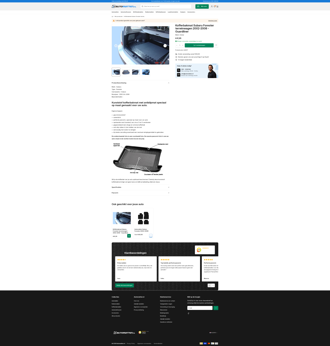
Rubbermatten (116, 304)
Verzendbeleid (158, 343)
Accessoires (115, 313)
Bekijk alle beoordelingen (124, 285)
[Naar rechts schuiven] (165, 45)
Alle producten (116, 316)
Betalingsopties (164, 313)
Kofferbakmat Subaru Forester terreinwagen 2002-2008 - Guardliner (120, 231)
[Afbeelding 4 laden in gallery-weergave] (146, 72)
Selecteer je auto (212, 20)
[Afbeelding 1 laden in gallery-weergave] (116, 72)
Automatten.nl (121, 343)
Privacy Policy (131, 343)
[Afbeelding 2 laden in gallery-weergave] (126, 72)
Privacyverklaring (139, 310)
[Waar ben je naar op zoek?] (143, 6)
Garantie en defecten (166, 322)
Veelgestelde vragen (166, 304)
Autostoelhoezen (116, 310)
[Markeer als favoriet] (216, 45)
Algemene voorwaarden (141, 307)
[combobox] (166, 6)
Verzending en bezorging (167, 307)
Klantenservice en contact (167, 301)
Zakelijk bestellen (139, 304)
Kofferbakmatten (116, 307)
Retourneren (163, 310)
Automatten (115, 301)
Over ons (136, 301)
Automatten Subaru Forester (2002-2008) (141, 230)
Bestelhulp (163, 316)
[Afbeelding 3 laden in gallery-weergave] (136, 72)
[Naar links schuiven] (116, 45)
